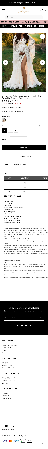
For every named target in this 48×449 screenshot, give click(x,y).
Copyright (5, 383)
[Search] (7, 17)
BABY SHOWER (16, 26)
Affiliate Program (7, 398)
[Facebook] (17, 326)
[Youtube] (22, 326)
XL (16, 130)
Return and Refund (8, 368)
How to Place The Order (9, 345)
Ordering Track (6, 348)
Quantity (4, 139)
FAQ (3, 353)
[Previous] (2, 2)
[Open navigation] (9, 10)
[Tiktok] (30, 326)
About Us (5, 393)
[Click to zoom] (42, 36)
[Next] (45, 2)
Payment (4, 350)
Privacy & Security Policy (10, 378)
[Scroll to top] (43, 443)
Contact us (5, 395)
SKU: (3, 112)
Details (6, 164)
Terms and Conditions (8, 380)
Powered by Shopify (8, 429)
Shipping (4, 107)
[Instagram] (26, 326)
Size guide (5, 363)
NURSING (42, 26)
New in (5, 26)
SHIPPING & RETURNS (19, 164)
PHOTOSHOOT (30, 26)
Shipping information (8, 365)
